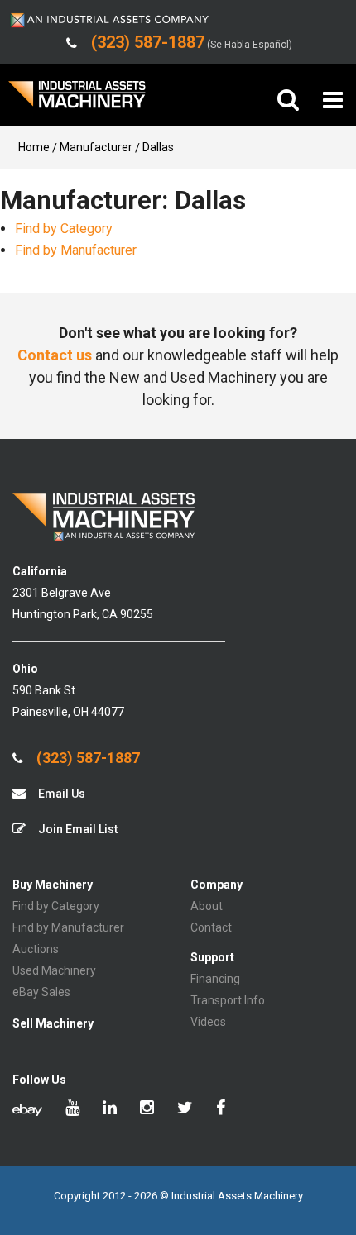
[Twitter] (185, 1109)
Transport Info (227, 1000)
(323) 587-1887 (86, 758)
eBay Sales (41, 992)
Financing (215, 978)
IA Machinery (77, 100)
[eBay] (27, 1109)
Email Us (60, 793)
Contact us (54, 355)
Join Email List (77, 829)
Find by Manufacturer (76, 250)
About (206, 906)
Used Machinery (54, 970)
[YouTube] (72, 1109)
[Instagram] (147, 1109)
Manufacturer (96, 147)
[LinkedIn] (110, 1109)
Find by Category (64, 228)
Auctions (35, 949)
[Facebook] (220, 1109)
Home (34, 147)
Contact (211, 927)
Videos (208, 1021)
